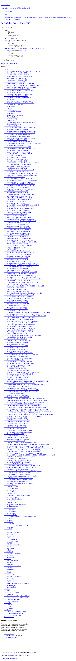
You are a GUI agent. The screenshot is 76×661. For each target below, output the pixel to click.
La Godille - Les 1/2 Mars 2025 (15, 23)
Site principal (4, 8)
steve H (23, 45)
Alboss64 (27, 655)
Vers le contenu (5, 5)
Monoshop (13, 8)
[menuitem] (5, 14)
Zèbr (8, 40)
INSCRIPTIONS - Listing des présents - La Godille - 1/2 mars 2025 (24, 48)
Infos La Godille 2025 (10, 38)
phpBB (12, 652)
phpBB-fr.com (12, 655)
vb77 (8, 50)
